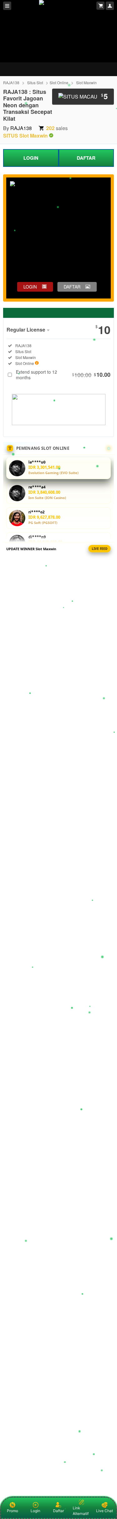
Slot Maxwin (86, 82)
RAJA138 (11, 82)
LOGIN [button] (30, 287)
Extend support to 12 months (63, 374)
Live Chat (104, 1510)
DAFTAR (86, 157)
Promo (12, 1510)
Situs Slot (35, 82)
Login (35, 1510)
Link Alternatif (81, 1511)
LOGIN (30, 157)
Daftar (58, 1510)
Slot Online (59, 82)
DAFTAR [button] (72, 287)
